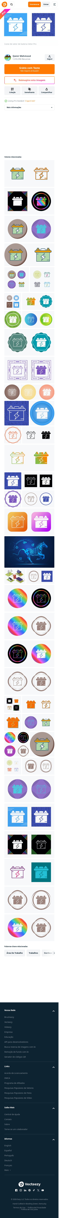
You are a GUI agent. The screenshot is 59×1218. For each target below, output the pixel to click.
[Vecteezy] (4, 4)
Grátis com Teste (29, 69)
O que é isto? (30, 101)
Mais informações (14, 106)
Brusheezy (9, 1216)
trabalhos (33, 1151)
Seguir (49, 59)
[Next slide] (48, 1151)
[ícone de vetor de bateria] (29, 172)
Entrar (46, 4)
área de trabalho (15, 1151)
